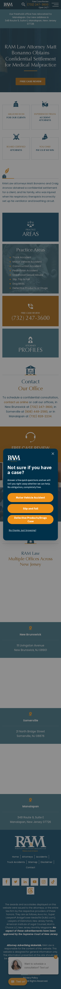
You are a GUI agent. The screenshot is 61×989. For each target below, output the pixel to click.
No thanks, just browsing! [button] (22, 530)
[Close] (52, 453)
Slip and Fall (30, 508)
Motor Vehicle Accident (30, 497)
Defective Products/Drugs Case (30, 519)
